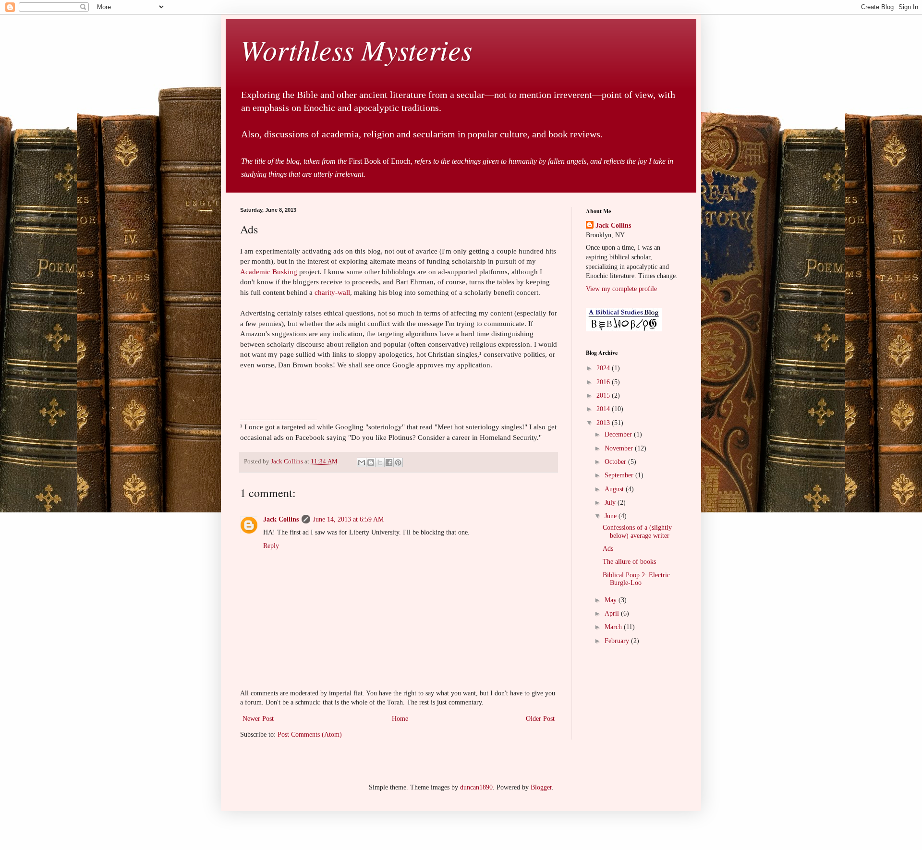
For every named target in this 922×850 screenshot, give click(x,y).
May (612, 600)
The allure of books (629, 561)
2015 (604, 395)
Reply (271, 545)
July (611, 502)
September (620, 475)
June (612, 516)
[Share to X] (380, 462)
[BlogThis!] (371, 462)
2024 (604, 368)
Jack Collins (281, 519)
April (613, 613)
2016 (604, 382)
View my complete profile (621, 288)
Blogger (541, 787)
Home (400, 718)
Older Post (540, 718)
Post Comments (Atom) (310, 734)
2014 (604, 409)
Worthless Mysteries (356, 49)
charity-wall (332, 292)
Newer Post (258, 718)
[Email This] (361, 462)
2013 (604, 422)
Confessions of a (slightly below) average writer (637, 531)
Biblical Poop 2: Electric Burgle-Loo (636, 579)
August (615, 489)
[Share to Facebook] (389, 462)
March (614, 627)
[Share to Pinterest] (398, 462)
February (618, 640)
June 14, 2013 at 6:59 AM (348, 519)
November (620, 448)
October (616, 461)
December (619, 434)
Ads (608, 548)
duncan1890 (476, 787)
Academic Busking (268, 271)
